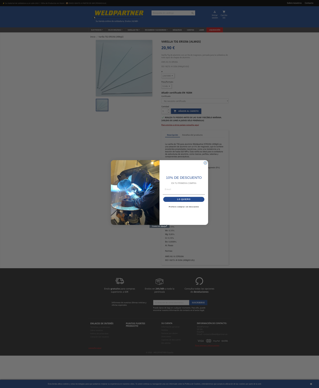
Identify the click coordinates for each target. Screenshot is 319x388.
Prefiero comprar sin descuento (184, 207)
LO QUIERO (184, 199)
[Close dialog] (205, 162)
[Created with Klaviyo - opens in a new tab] (159, 226)
